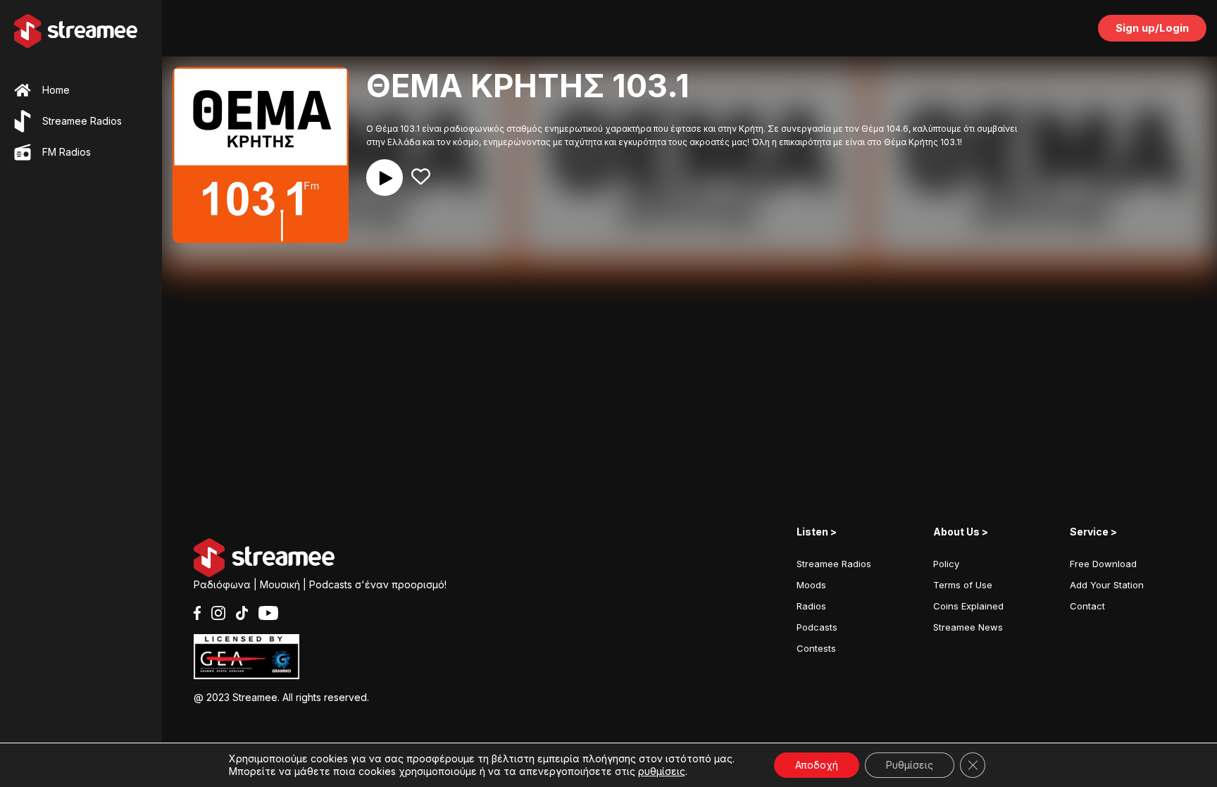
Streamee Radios (834, 563)
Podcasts (817, 627)
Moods (811, 584)
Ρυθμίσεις (909, 765)
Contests (816, 648)
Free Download (1103, 563)
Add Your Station (1107, 584)
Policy (946, 563)
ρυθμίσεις (661, 771)
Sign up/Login (1152, 28)
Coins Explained (968, 606)
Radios (811, 606)
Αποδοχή (816, 765)
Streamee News (968, 627)
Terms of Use (962, 584)
